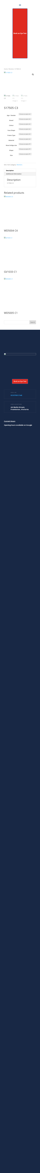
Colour (11, 125)
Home (6, 69)
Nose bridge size (11, 145)
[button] (33, 74)
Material (11, 140)
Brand (11, 120)
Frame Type (11, 135)
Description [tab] (10, 170)
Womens (11, 69)
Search (32, 322)
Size (11, 155)
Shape (11, 150)
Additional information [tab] (13, 174)
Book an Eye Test (20, 33)
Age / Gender (11, 115)
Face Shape (11, 130)
